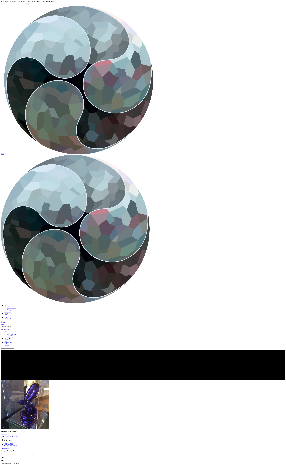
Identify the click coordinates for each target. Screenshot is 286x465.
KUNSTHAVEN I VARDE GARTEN (10, 436)
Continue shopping (5, 329)
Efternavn (35, 454)
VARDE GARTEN (5, 434)
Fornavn (17, 454)
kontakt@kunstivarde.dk (6, 448)
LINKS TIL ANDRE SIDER (11, 445)
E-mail (2, 457)
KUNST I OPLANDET (9, 443)
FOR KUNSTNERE (9, 444)
